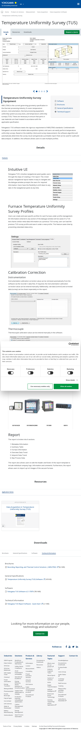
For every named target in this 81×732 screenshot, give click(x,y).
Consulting (29, 671)
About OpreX (51, 675)
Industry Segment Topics (50, 670)
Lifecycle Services (28, 681)
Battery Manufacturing (8, 711)
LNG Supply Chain (7, 673)
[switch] (30, 372)
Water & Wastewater (7, 707)
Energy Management (19, 711)
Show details (70, 380)
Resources (40, 665)
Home (7, 12)
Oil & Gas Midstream (7, 669)
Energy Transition (7, 685)
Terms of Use (7, 726)
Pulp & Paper (8, 698)
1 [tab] (36, 91)
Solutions (18, 656)
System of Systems (50, 679)
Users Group (62, 672)
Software (60, 101)
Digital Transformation (52, 686)
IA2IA (49, 682)
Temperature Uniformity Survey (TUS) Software (25, 579)
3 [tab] (42, 91)
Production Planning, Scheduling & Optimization (19, 699)
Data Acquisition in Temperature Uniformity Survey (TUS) (20, 508)
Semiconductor (8, 715)
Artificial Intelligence (51, 690)
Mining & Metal (8, 688)
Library (39, 656)
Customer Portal (61, 679)
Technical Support (63, 112)
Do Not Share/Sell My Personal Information (52, 726)
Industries (8, 656)
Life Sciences (8, 704)
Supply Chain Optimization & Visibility (19, 692)
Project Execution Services (29, 675)
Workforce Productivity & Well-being (19, 662)
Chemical (6, 677)
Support (61, 656)
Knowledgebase (63, 660)
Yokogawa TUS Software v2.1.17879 (20, 591)
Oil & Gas (6, 666)
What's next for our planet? (51, 664)
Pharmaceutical (8, 691)
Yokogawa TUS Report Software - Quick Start (24, 604)
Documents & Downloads (41, 661)
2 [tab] (39, 91)
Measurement (30, 12)
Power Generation (7, 680)
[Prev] (34, 91)
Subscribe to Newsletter (62, 700)
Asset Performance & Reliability (19, 672)
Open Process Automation (19, 715)
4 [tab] (44, 91)
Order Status (62, 674)
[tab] (5, 158)
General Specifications (65, 108)
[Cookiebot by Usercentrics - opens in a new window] (70, 344)
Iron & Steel (7, 701)
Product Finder (62, 667)
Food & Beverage (7, 694)
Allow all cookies (66, 386)
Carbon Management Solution (19, 706)
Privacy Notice (18, 726)
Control (28, 666)
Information (29, 663)
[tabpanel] (40, 61)
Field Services (62, 683)
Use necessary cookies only (40, 386)
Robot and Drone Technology (51, 695)
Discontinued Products (30, 695)
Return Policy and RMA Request (62, 690)
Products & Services (17, 12)
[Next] (47, 91)
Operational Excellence (18, 677)
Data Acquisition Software (58, 12)
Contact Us (40, 634)
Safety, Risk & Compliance (19, 667)
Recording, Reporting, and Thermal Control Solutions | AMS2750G (32, 567)
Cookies (26, 726)
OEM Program (8, 660)
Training (60, 686)
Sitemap (34, 726)
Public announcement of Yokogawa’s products (30, 689)
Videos (39, 667)
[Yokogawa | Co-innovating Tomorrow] (9, 4)
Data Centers (8, 663)
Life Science (29, 684)
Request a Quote (72, 32)
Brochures (61, 105)
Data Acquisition (42, 12)
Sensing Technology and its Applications (51, 702)
